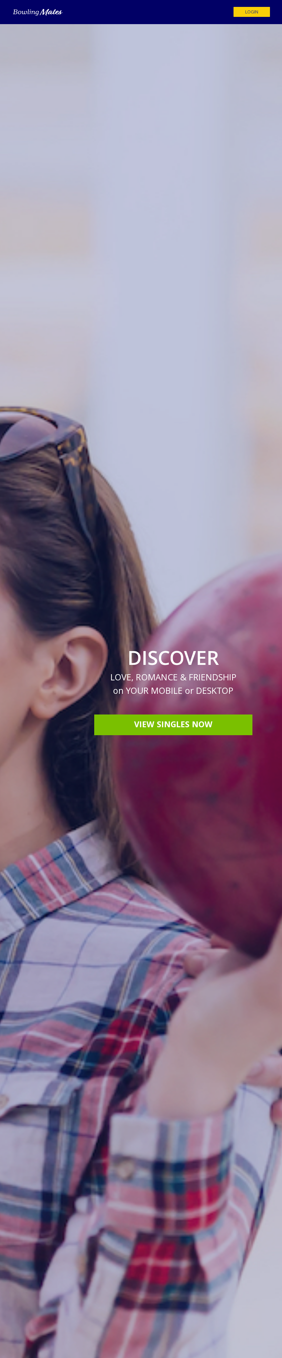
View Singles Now (173, 725)
